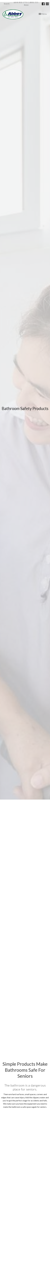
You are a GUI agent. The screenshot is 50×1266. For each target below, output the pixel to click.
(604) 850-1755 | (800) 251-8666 (26, 3)
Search (6, 4)
